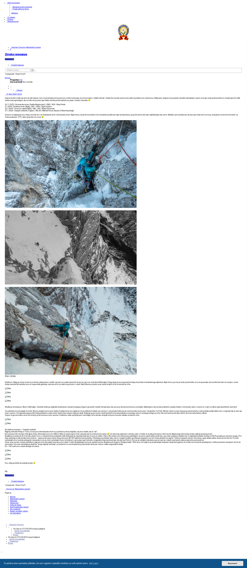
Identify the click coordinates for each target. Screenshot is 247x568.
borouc (8, 78)
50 (21, 80)
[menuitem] (21, 7)
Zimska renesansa (16, 54)
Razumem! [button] (232, 563)
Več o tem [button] (93, 563)
